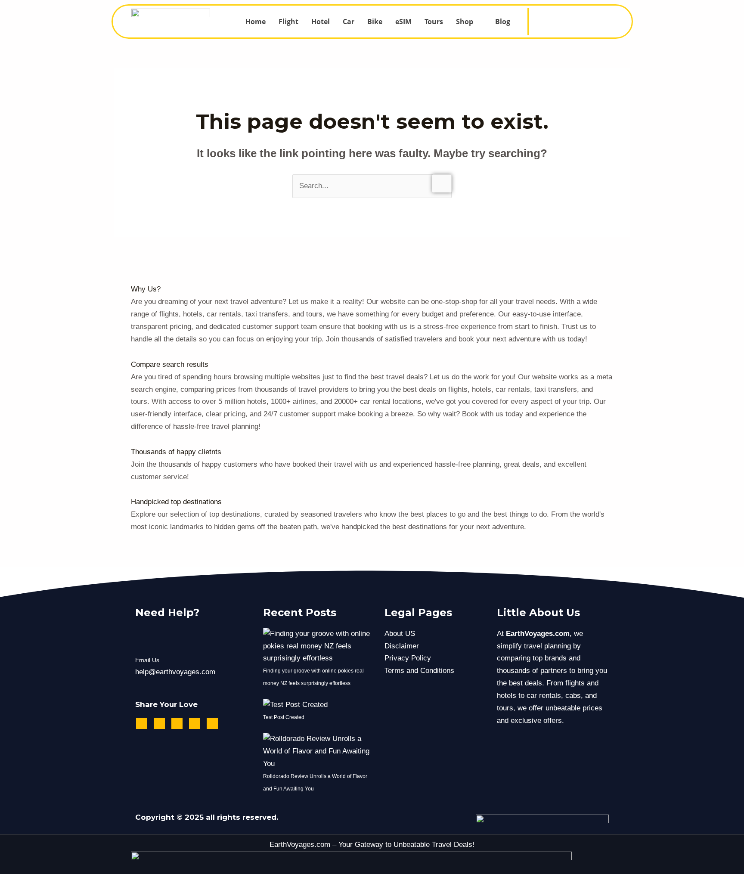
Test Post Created (283, 717)
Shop (464, 21)
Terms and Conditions (419, 670)
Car (348, 21)
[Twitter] (592, 16)
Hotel (320, 21)
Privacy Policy (407, 658)
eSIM (403, 21)
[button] (469, 21)
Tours (434, 21)
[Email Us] (146, 639)
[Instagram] (580, 16)
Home (255, 21)
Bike (374, 21)
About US (399, 633)
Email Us (147, 660)
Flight (288, 21)
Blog (502, 21)
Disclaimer (401, 646)
